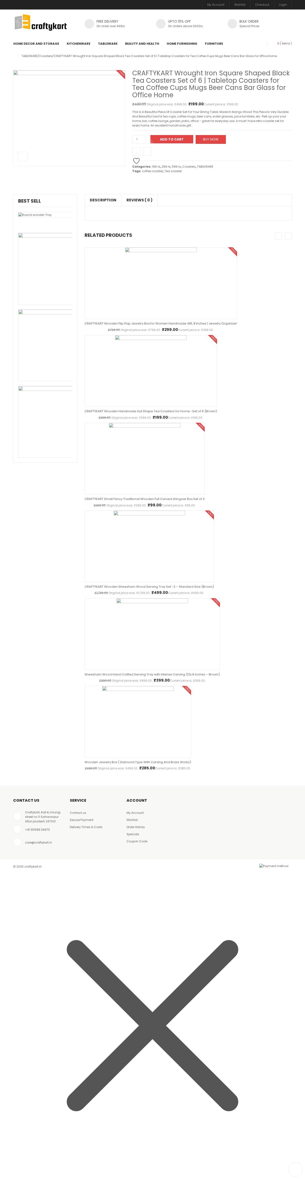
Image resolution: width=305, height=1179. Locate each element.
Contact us (78, 813)
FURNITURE (214, 43)
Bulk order (249, 21)
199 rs (156, 167)
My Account (215, 5)
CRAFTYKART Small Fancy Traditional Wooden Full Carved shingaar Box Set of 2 (145, 499)
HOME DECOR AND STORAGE (36, 43)
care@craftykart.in (38, 842)
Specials (133, 834)
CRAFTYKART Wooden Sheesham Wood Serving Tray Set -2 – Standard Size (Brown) (149, 586)
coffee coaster (152, 171)
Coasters (45, 56)
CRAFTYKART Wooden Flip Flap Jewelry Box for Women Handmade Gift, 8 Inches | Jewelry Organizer (161, 323)
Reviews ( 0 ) (139, 200)
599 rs (176, 167)
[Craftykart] (41, 25)
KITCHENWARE (78, 43)
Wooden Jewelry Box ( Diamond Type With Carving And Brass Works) (138, 762)
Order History (136, 827)
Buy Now (211, 139)
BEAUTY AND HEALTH (142, 43)
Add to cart (172, 139)
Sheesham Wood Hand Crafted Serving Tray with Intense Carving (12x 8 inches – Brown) (152, 674)
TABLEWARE (107, 43)
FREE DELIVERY (107, 21)
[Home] (14, 56)
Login (283, 5)
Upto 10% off (179, 21)
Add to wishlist (136, 151)
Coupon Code (137, 841)
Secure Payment (81, 820)
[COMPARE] (147, 151)
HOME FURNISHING (182, 43)
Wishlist (239, 5)
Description (103, 200)
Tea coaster (173, 171)
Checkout (262, 5)
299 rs (166, 167)
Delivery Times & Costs (86, 827)
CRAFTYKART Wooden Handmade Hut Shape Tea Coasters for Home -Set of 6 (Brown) (151, 411)
